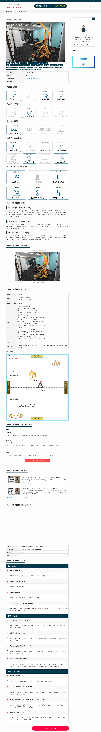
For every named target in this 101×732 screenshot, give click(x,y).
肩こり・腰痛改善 (58, 67)
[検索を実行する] (93, 18)
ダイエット (30, 67)
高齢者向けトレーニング (12, 67)
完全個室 (41, 65)
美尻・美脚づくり (38, 67)
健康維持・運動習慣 (35, 69)
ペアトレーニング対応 (25, 65)
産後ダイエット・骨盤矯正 (24, 69)
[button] (57, 267)
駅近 (8, 65)
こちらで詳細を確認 (60, 6)
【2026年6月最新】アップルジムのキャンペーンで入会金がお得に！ (39, 489)
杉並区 (17, 63)
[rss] (92, 1)
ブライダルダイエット (11, 69)
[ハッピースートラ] (14, 6)
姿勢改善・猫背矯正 (48, 67)
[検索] (94, 1)
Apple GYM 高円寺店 (39, 282)
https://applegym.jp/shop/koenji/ (33, 78)
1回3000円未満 (23, 63)
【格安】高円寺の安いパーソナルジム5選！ (17, 498)
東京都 (12, 63)
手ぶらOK (46, 65)
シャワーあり (34, 65)
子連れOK (60, 65)
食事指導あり (53, 65)
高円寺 (8, 63)
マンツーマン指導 (14, 65)
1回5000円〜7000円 (43, 63)
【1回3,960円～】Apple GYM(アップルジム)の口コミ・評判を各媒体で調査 (41, 477)
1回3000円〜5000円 (33, 63)
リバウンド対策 (22, 67)
